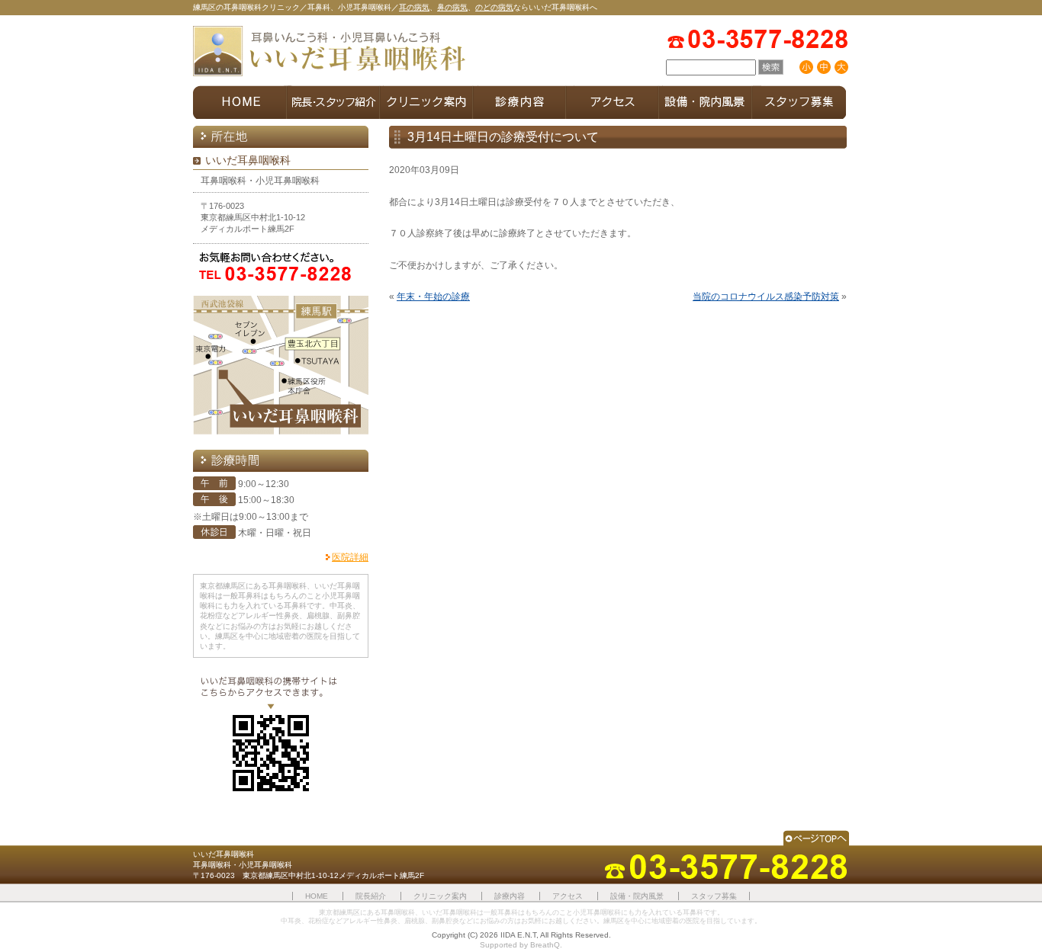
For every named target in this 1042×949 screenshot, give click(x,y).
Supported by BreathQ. (521, 945)
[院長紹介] (333, 102)
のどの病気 (494, 7)
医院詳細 (350, 557)
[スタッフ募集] (799, 102)
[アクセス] (612, 102)
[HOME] (240, 102)
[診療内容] (519, 102)
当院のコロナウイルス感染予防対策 (766, 296)
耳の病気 (414, 7)
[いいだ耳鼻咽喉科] (330, 52)
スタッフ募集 (714, 896)
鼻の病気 (452, 7)
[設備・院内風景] (705, 102)
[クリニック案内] (426, 102)
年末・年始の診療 (433, 296)
